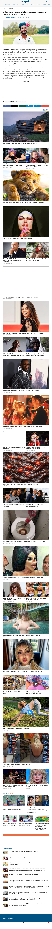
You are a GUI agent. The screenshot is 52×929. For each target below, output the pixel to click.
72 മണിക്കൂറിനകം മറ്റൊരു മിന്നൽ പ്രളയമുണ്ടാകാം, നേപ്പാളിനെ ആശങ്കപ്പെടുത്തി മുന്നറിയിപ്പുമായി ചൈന (28, 892)
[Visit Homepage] (25, 1)
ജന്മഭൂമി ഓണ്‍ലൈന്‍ (11, 17)
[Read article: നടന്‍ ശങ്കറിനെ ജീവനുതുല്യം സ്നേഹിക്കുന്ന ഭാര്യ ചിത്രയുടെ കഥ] (5, 852)
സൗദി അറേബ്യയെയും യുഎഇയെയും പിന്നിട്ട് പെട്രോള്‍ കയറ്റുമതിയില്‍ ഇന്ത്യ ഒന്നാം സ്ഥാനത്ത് (29, 881)
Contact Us (10, 915)
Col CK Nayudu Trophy (14, 101)
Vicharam (39, 4)
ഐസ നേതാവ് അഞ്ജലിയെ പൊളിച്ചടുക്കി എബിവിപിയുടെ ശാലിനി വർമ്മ (26, 857)
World (27, 4)
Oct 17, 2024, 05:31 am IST (21, 17)
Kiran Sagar (23, 101)
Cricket (11, 8)
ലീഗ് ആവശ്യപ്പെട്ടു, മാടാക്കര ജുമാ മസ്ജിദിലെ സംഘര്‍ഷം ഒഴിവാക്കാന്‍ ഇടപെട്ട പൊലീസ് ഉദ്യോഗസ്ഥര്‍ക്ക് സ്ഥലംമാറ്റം (27, 904)
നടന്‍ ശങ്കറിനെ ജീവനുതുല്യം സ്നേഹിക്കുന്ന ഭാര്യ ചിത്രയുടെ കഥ (23, 851)
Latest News (7, 4)
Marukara (33, 4)
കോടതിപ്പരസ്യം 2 (7, 841)
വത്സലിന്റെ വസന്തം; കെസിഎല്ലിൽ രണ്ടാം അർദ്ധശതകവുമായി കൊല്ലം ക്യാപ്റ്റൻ (13, 808)
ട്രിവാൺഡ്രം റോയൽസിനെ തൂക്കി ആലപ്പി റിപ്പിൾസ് (25, 824)
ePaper (13, 4)
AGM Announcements (32, 915)
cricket (7, 101)
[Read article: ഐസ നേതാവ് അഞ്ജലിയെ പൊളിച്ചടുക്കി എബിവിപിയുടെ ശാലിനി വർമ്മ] (5, 858)
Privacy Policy (23, 915)
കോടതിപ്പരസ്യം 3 (7, 844)
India (23, 4)
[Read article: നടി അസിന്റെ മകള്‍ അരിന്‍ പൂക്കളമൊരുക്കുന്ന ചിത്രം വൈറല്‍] (5, 876)
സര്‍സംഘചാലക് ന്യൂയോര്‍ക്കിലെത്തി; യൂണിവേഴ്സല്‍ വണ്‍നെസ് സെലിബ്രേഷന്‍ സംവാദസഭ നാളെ (28, 863)
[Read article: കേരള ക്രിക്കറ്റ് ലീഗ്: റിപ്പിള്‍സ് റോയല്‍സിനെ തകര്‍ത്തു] (10, 818)
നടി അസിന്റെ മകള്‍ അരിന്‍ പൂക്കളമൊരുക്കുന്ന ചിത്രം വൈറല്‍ (23, 874)
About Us (4, 915)
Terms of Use (16, 915)
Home (4, 8)
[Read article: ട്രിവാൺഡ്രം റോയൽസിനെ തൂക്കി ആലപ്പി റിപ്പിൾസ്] (26, 818)
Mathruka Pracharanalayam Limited (10, 918)
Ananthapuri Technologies (13, 920)
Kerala (18, 4)
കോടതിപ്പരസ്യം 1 (7, 838)
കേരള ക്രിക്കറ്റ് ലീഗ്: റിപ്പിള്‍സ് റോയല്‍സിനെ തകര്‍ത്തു (9, 824)
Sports (44, 4)
